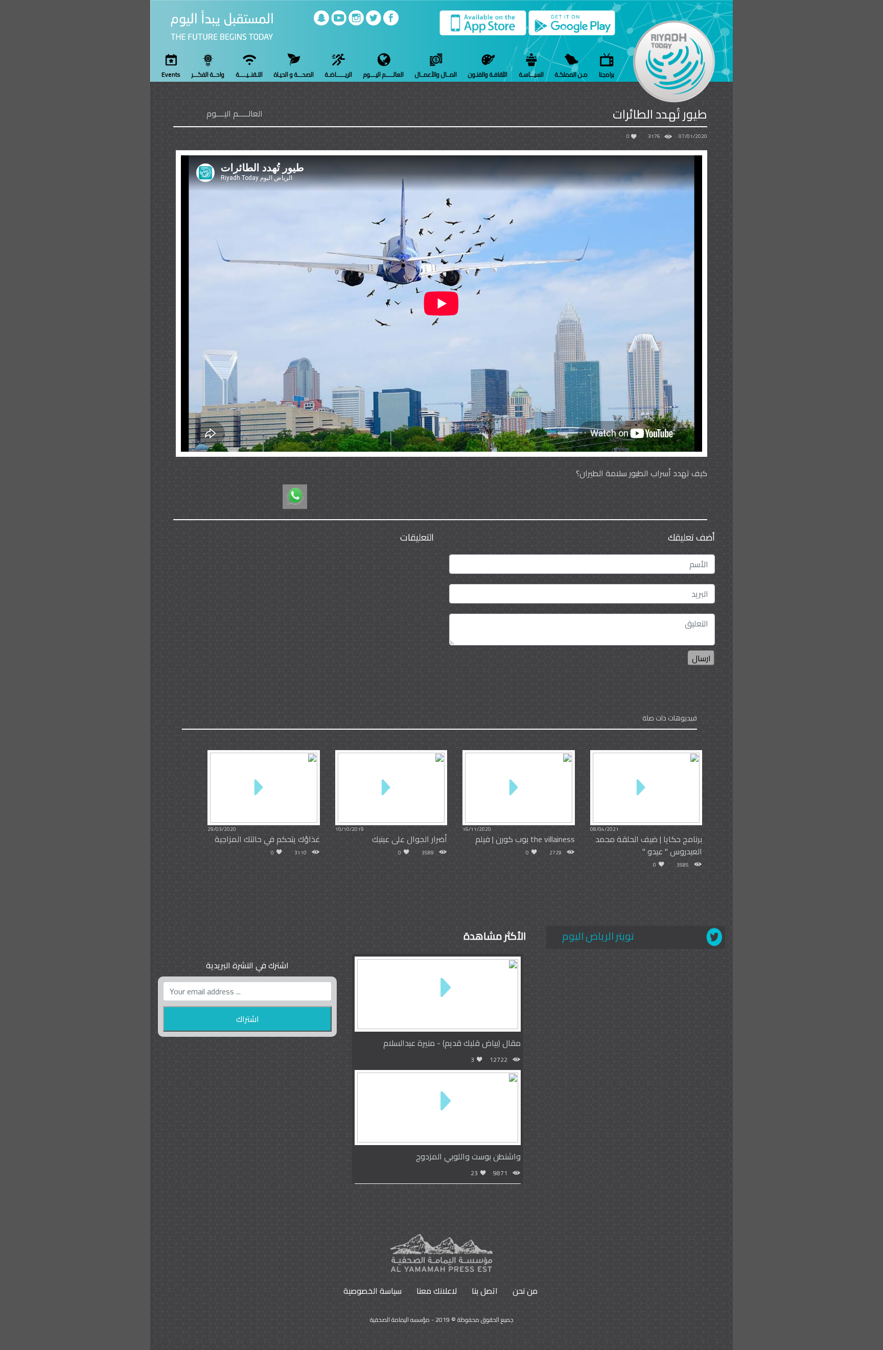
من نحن (525, 1290)
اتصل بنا (485, 1290)
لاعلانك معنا (436, 1290)
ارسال (701, 658)
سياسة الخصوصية (372, 1290)
